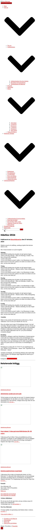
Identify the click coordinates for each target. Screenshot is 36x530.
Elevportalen (7, 520)
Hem (5, 6)
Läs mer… (12, 402)
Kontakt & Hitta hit (9, 226)
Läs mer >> (4, 511)
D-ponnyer (13, 129)
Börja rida (6, 521)
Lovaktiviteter (11, 174)
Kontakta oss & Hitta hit (10, 518)
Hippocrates (7, 227)
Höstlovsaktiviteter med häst (11, 471)
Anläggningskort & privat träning (19, 81)
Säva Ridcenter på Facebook (8, 494)
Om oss (9, 45)
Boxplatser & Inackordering (18, 82)
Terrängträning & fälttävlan (18, 84)
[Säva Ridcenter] (5, 1)
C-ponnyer (13, 127)
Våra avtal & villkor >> (7, 514)
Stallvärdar (10, 87)
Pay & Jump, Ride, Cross (14, 221)
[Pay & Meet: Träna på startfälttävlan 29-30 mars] (16, 424)
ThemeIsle (14, 526)
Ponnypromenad (11, 177)
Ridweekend (10, 224)
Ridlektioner (10, 171)
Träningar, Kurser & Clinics (14, 223)
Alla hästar (13, 123)
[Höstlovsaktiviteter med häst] (16, 463)
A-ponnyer (13, 124)
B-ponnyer (13, 126)
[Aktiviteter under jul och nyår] (16, 386)
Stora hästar (14, 130)
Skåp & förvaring (12, 179)
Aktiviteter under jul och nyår (11, 394)
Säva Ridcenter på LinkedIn (8, 495)
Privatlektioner (11, 173)
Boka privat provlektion (10, 523)
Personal (9, 85)
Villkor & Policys (12, 132)
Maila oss (3, 491)
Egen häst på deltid (12, 220)
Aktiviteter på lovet (12, 358)
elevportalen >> (17, 504)
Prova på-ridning (11, 176)
